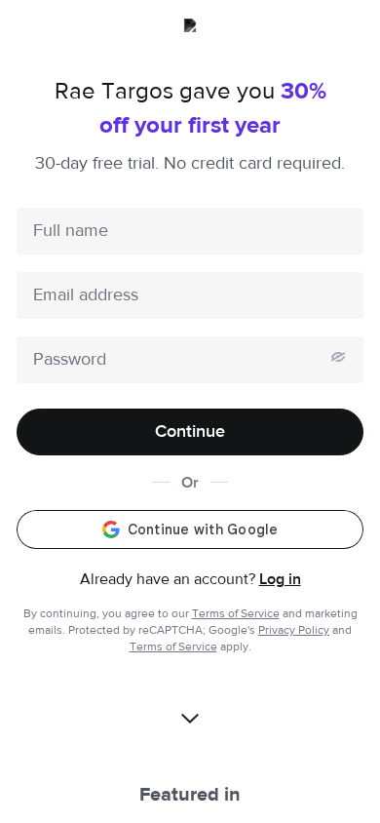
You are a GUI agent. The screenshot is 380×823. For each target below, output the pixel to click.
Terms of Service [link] (236, 613)
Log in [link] (280, 579)
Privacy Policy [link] (293, 630)
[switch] (338, 357)
